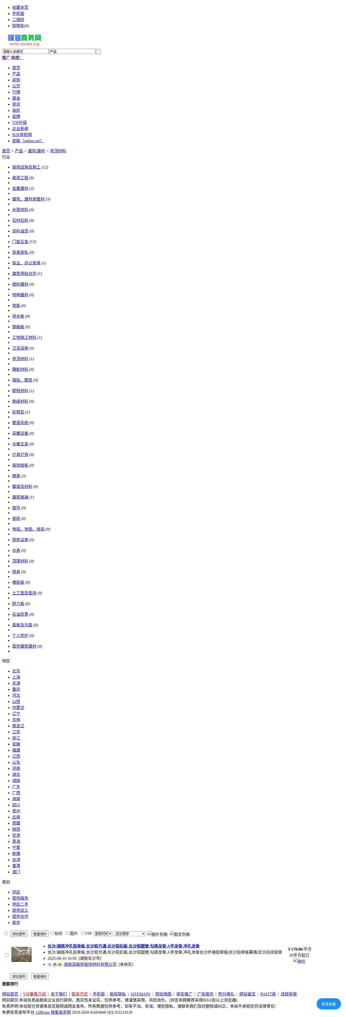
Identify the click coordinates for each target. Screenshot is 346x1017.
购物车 (18, 26)
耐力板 (18, 604)
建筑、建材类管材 (28, 199)
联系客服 (329, 1004)
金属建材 (20, 188)
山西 (16, 701)
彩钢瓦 (18, 412)
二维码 (18, 19)
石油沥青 (20, 614)
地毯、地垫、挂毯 (28, 529)
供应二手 (20, 904)
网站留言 (247, 994)
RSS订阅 (268, 994)
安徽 (16, 744)
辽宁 (16, 714)
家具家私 (20, 252)
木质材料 (20, 210)
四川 (16, 805)
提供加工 (20, 910)
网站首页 (10, 994)
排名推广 (184, 994)
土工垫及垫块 (24, 593)
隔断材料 (20, 369)
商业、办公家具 (26, 263)
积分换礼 (226, 994)
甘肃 (16, 835)
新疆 (16, 853)
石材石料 (20, 220)
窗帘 (16, 508)
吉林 (16, 720)
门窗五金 (20, 242)
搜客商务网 (61, 1012)
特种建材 (20, 295)
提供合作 (20, 916)
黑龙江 (18, 726)
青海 (16, 841)
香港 (16, 866)
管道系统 (20, 423)
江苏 (16, 732)
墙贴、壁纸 (22, 380)
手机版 (18, 13)
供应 (16, 892)
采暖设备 (20, 433)
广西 (16, 793)
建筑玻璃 (20, 497)
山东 (16, 762)
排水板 (18, 316)
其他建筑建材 (24, 646)
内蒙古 (18, 707)
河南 (16, 768)
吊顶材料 (58, 151)
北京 (16, 671)
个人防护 (20, 635)
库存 (16, 922)
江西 (16, 756)
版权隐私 (118, 994)
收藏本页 (20, 7)
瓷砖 (16, 518)
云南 (16, 817)
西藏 (16, 823)
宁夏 (16, 847)
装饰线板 (20, 465)
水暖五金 (20, 444)
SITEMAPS (140, 994)
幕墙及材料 (22, 486)
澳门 (16, 872)
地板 (16, 305)
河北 (16, 695)
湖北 (16, 774)
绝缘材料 (20, 401)
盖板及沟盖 (22, 625)
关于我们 (59, 994)
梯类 (16, 476)
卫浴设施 (20, 348)
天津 (16, 683)
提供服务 (20, 898)
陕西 (16, 829)
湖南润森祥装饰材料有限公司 (90, 964)
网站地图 (163, 994)
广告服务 (205, 994)
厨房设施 (20, 540)
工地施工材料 (24, 337)
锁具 (16, 572)
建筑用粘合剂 (24, 273)
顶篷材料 (20, 561)
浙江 (16, 738)
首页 (6, 151)
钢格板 (18, 327)
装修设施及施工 (26, 167)
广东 (16, 787)
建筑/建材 (36, 151)
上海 (16, 677)
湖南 (16, 780)
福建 (16, 750)
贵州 (16, 811)
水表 (16, 550)
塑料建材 (20, 284)
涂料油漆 (20, 231)
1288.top (42, 1012)
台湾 (16, 860)
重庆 (16, 689)
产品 (19, 151)
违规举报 (289, 994)
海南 (16, 799)
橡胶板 (18, 582)
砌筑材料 (20, 391)
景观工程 (20, 178)
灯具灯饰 (20, 454)
